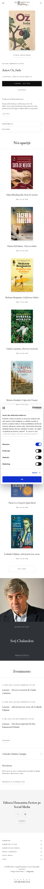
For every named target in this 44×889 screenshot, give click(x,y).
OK (22, 479)
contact (22, 821)
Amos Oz (8, 70)
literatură (6, 76)
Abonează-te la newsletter (13, 782)
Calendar (6, 740)
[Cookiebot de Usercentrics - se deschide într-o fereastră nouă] (32, 407)
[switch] (38, 451)
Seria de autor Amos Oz (22, 76)
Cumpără (22, 83)
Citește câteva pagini (22, 55)
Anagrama (30, 871)
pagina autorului (22, 655)
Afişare (34, 472)
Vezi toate (22, 569)
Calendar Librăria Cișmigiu (14, 753)
